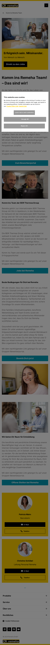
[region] (25, 112)
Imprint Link (23, 106)
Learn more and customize (24, 112)
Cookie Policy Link (12, 106)
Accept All (25, 119)
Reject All (24, 126)
